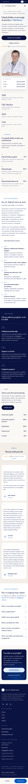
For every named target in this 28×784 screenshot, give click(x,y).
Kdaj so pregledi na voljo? (10, 622)
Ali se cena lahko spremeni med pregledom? (12, 637)
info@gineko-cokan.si (7, 750)
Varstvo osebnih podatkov (8, 772)
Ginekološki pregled (11, 24)
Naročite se (20, 781)
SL (22, 1)
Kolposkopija (9, 28)
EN (25, 1)
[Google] (10, 704)
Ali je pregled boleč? (8, 611)
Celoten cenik (8, 407)
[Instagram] (6, 704)
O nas (3, 715)
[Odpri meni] (24, 6)
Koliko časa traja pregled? (10, 617)
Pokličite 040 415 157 (14, 675)
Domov (4, 712)
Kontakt (4, 720)
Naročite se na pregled (14, 38)
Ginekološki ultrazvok (11, 33)
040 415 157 (6, 1)
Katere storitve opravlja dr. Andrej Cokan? (11, 629)
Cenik (3, 718)
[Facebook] (3, 704)
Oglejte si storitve (14, 43)
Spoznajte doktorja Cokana (12, 241)
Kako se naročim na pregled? (11, 606)
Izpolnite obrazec (14, 670)
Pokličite (7, 781)
